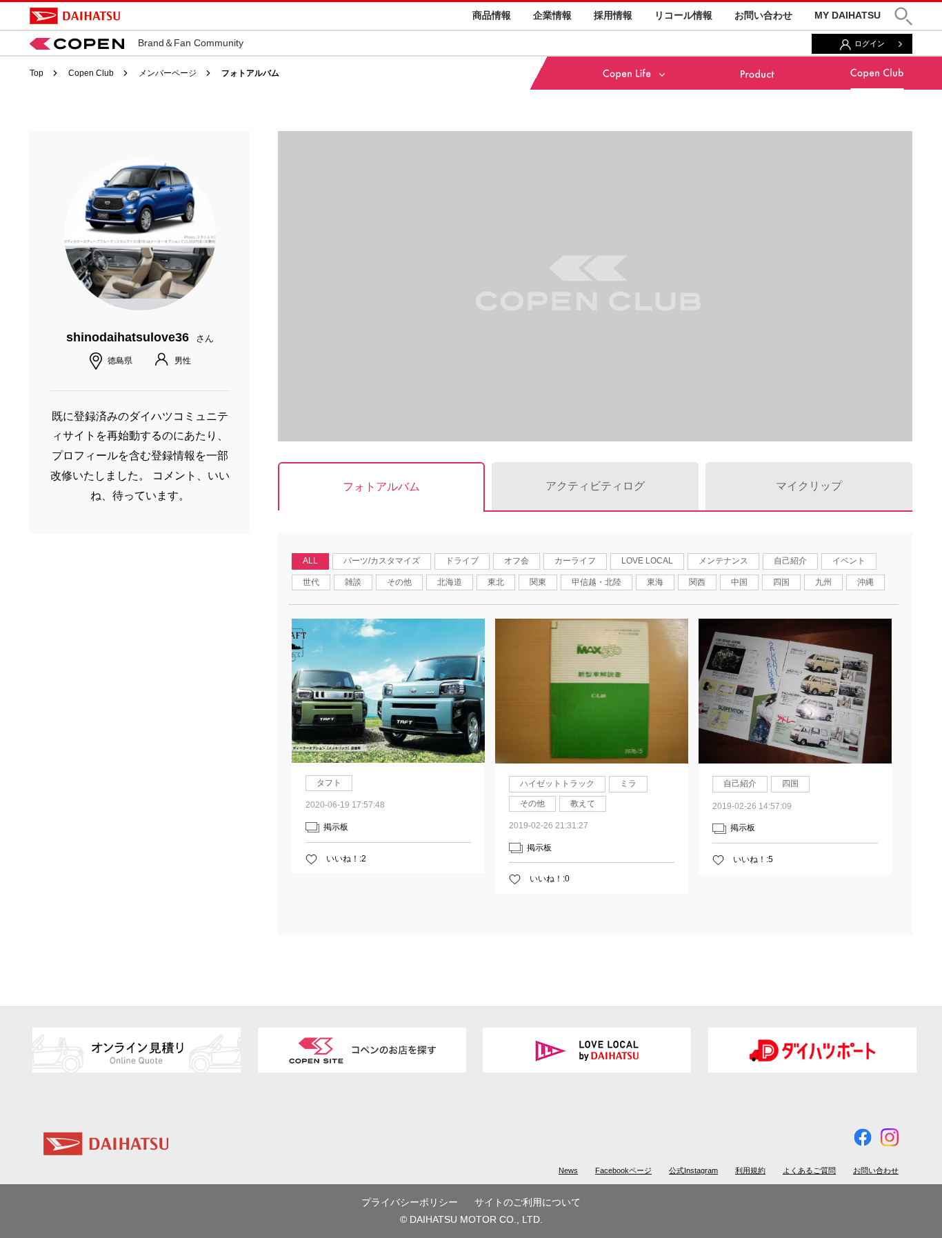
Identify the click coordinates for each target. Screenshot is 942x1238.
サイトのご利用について (527, 1202)
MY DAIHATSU (847, 15)
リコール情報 (683, 15)
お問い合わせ (763, 15)
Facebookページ (623, 1170)
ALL (310, 561)
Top (36, 73)
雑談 (353, 582)
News (568, 1170)
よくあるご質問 (809, 1170)
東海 (655, 582)
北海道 (449, 582)
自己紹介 (790, 561)
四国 (781, 582)
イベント (848, 561)
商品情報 (491, 15)
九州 (823, 582)
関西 (697, 582)
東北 (496, 582)
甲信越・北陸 (596, 582)
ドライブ (462, 561)
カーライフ (575, 561)
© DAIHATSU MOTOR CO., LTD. (471, 1219)
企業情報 (552, 15)
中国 (739, 582)
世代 (311, 582)
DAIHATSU (75, 16)
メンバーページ (168, 73)
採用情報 (613, 15)
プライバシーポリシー (409, 1202)
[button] (903, 16)
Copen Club (91, 73)
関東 (538, 582)
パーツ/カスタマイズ (381, 561)
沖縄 (865, 582)
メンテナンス (723, 561)
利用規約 (750, 1170)
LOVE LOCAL (647, 561)
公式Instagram (693, 1170)
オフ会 (516, 561)
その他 (399, 582)
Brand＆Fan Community (190, 42)
